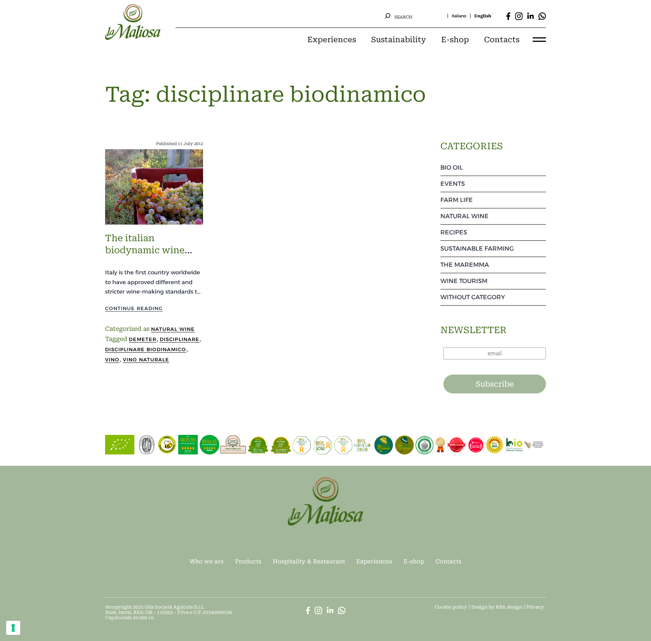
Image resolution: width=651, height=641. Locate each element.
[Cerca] (387, 15)
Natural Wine (173, 329)
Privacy (535, 607)
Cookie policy (451, 607)
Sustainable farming (477, 248)
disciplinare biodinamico (145, 349)
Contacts (502, 39)
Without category (472, 297)
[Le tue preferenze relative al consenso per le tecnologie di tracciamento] (13, 628)
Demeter (142, 339)
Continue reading (134, 308)
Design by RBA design (496, 607)
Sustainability (398, 39)
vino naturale (146, 359)
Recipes (453, 232)
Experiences (331, 39)
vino (112, 359)
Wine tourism (463, 281)
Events (452, 183)
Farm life (456, 199)
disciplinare (179, 339)
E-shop (455, 39)
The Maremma (464, 264)
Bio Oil (451, 167)
